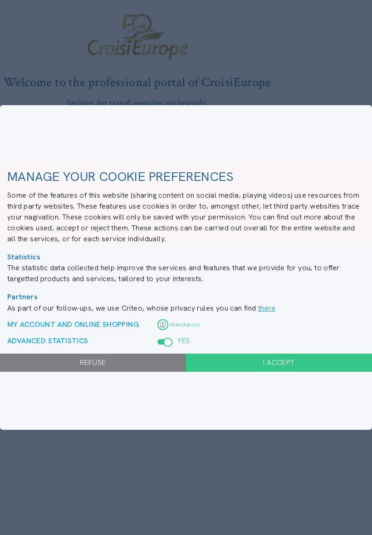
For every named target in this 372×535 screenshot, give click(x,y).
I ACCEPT (278, 362)
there (266, 308)
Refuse (93, 362)
